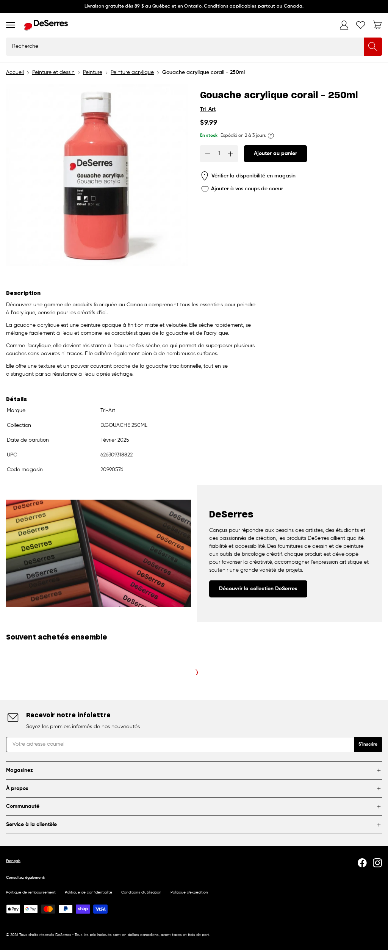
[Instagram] (377, 862)
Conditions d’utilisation (141, 892)
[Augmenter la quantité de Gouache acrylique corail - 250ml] (230, 153)
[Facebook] (362, 862)
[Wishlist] (360, 25)
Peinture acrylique (132, 72)
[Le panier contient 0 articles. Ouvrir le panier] (377, 25)
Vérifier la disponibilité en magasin (253, 176)
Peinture (92, 72)
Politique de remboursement (31, 892)
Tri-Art (208, 109)
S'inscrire (367, 744)
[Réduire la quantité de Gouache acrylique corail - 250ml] (207, 153)
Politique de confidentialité (88, 892)
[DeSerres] (46, 25)
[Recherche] (373, 47)
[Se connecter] (344, 25)
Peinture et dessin (53, 72)
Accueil (15, 72)
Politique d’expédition (189, 892)
